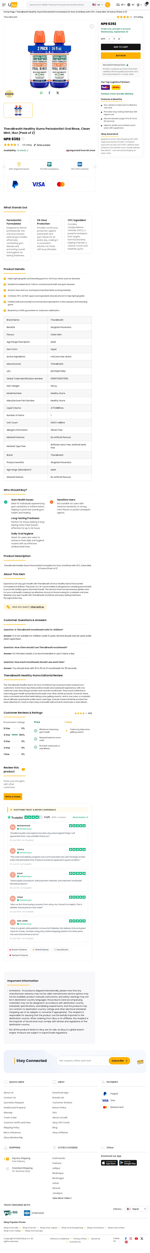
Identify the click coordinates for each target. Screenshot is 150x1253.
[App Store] (110, 1163)
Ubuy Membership (13, 1137)
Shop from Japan (48, 1227)
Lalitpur (56, 1168)
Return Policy (59, 1107)
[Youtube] (136, 1238)
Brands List (58, 1097)
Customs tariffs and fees (17, 1122)
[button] (121, 5)
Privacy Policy (80, 1238)
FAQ (54, 1112)
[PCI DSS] (10, 1213)
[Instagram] (131, 1238)
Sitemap (8, 1112)
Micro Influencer (12, 1132)
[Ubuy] (12, 5)
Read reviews (79, 817)
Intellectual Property (15, 1107)
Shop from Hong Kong (72, 1227)
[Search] (107, 4)
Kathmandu (58, 1158)
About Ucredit (59, 1117)
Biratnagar (58, 1178)
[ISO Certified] (32, 1212)
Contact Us (10, 1097)
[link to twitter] (57, 93)
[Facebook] (126, 1238)
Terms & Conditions (59, 1238)
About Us (8, 1092)
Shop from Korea (95, 1227)
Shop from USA (11, 1227)
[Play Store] (128, 1163)
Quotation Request (14, 1102)
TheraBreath (10, 17)
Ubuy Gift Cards (61, 1122)
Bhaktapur (58, 1173)
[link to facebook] (49, 93)
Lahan (55, 1183)
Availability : (10, 150)
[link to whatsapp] (41, 93)
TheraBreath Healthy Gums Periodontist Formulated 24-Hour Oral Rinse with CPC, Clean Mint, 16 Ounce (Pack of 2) (71, 11)
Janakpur (57, 1193)
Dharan (56, 1188)
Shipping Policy (11, 1127)
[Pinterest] (126, 1242)
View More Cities (61, 1198)
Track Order (10, 1117)
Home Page (9, 11)
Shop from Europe (34, 1230)
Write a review (13, 796)
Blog (54, 1127)
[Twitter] (141, 1238)
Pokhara (56, 1163)
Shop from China (116, 1227)
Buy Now (121, 55)
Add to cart (121, 46)
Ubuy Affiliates (60, 1132)
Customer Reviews (62, 1102)
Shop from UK (29, 1227)
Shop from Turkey (12, 1230)
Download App (60, 1092)
